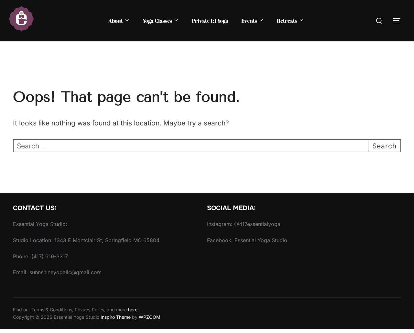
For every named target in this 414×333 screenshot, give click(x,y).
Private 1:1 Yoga (210, 20)
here (132, 309)
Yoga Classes (157, 20)
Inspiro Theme (116, 317)
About (115, 20)
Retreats (287, 20)
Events (249, 20)
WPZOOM (149, 317)
